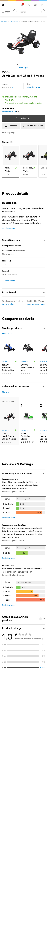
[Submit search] (16, 12)
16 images (23, 67)
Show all (5, 333)
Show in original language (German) (21, 733)
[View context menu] (26, 690)
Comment (10, 739)
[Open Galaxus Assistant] (35, 5)
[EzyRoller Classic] (28, 421)
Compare (13, 125)
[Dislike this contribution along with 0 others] (43, 690)
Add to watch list (35, 125)
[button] (23, 100)
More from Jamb (34, 86)
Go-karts (14, 21)
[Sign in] (28, 5)
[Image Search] (42, 11)
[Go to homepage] (3, 5)
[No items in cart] (42, 5)
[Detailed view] (23, 505)
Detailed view (8, 517)
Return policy (8, 304)
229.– (6, 72)
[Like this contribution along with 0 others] (31, 690)
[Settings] (22, 5)
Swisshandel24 (9, 111)
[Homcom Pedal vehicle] (9, 357)
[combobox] (9, 681)
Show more (10, 228)
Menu (7, 11)
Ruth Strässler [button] (15, 689)
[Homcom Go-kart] (28, 357)
